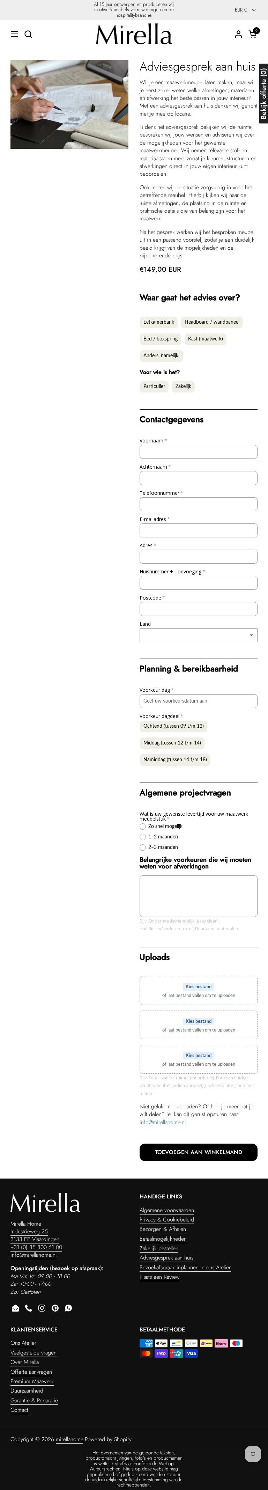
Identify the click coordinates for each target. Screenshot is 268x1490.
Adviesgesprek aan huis (166, 1258)
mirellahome (69, 1439)
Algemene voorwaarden (167, 1210)
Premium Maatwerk (32, 1381)
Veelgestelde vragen (33, 1353)
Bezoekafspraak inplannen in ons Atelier (185, 1267)
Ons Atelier (23, 1343)
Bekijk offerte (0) (263, 93)
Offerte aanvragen (31, 1372)
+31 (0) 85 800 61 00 (36, 1247)
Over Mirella (24, 1362)
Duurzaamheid (26, 1391)
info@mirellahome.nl (163, 1122)
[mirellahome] (134, 33)
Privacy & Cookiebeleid (167, 1220)
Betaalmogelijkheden (163, 1239)
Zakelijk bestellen (159, 1248)
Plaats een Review (160, 1277)
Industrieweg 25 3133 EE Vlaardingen (34, 1235)
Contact (19, 1410)
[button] (28, 34)
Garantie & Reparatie (34, 1400)
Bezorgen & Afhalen (163, 1229)
